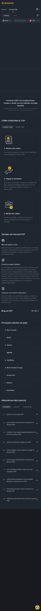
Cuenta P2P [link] (13, 9)
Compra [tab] (6, 15)
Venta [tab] (15, 15)
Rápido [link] (3, 9)
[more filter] (38, 15)
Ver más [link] (34, 311)
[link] (20, 330)
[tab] (3, 9)
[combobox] (6, 21)
